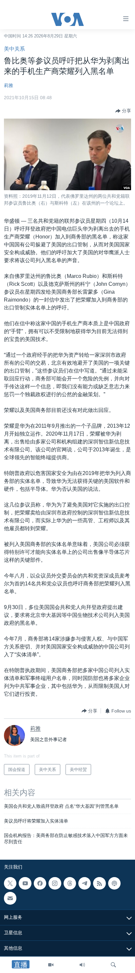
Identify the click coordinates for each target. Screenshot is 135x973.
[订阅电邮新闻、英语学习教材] (10, 898)
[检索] (113, 965)
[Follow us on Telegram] (84, 883)
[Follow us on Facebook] (40, 883)
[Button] (123, 111)
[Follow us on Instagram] (54, 883)
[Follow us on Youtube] (25, 883)
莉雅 (8, 85)
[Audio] (82, 965)
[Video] (51, 965)
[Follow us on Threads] (70, 883)
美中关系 (14, 49)
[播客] (114, 883)
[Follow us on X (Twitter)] (10, 883)
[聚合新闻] (99, 883)
